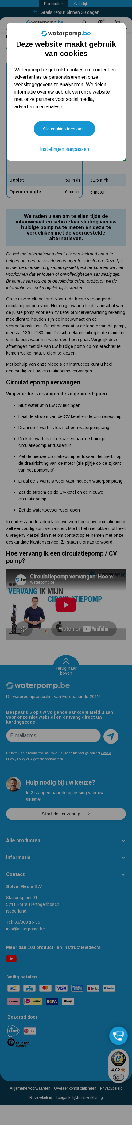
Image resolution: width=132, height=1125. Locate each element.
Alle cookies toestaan (63, 128)
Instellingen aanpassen (64, 149)
